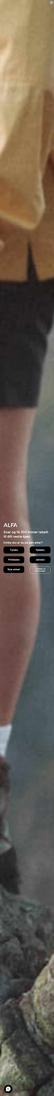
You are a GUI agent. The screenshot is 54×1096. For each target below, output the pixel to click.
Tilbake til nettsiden (40, 570)
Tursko (14, 550)
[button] (8, 1089)
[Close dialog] (51, 2)
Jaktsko (40, 559)
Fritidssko (14, 559)
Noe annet (14, 569)
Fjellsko (40, 550)
